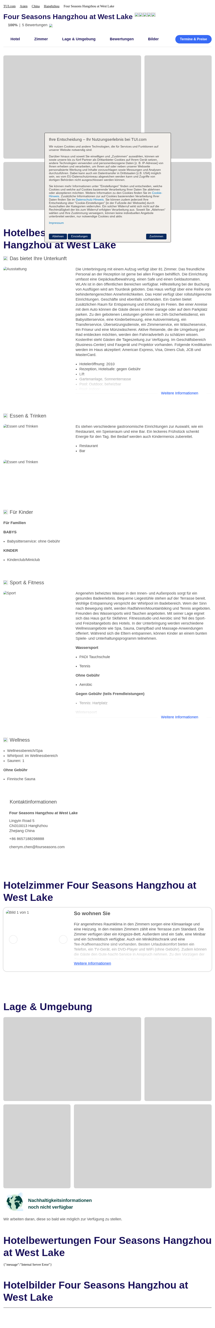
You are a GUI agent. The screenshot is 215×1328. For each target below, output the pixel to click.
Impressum (56, 222)
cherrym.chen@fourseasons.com (37, 847)
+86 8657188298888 (26, 839)
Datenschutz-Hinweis (90, 199)
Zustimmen (156, 236)
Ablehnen (58, 236)
